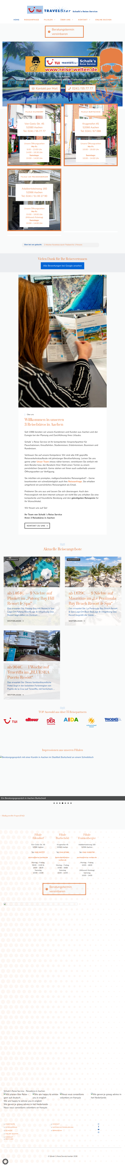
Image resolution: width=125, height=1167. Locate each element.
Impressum (57, 1131)
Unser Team (43, 461)
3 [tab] (59, 803)
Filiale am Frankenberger (34, 177)
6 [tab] (68, 803)
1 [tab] (54, 803)
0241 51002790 (88, 852)
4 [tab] (62, 803)
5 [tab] (65, 803)
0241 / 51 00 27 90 (36, 196)
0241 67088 (64, 852)
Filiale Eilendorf (34, 112)
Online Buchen (103, 20)
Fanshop (9, 1137)
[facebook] (98, 1129)
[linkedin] (98, 1132)
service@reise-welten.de (38, 857)
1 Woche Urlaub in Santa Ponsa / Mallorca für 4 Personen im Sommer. (71, 245)
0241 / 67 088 (93, 131)
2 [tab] (57, 803)
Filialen (48, 20)
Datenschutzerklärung (62, 1127)
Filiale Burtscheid (90, 112)
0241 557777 (40, 852)
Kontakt (83, 20)
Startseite (10, 1124)
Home (16, 20)
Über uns (65, 20)
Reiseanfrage (31, 20)
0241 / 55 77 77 (37, 131)
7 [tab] (71, 803)
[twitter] (98, 1126)
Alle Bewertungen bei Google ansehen (62, 265)
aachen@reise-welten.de (87, 857)
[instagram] (98, 1124)
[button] (5, 1161)
